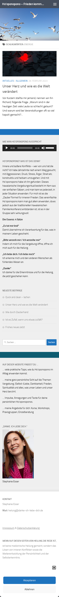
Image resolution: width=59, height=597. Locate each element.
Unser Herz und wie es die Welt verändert (26, 304)
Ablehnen (29, 589)
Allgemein (22, 81)
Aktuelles (8, 81)
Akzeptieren (29, 580)
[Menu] (55, 4)
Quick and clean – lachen (17, 297)
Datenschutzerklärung (28, 528)
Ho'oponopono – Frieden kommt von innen (23, 4)
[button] (54, 567)
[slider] (50, 148)
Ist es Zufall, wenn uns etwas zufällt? (24, 319)
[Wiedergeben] (6, 148)
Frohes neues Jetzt (15, 327)
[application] (29, 148)
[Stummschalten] (43, 148)
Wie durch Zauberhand (16, 312)
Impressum (8, 528)
